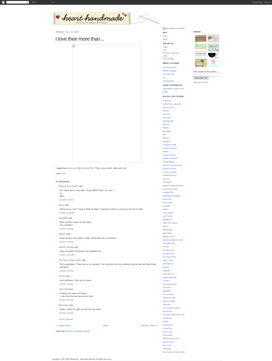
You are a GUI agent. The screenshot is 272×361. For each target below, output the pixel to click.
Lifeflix (165, 56)
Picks (64, 174)
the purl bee (167, 311)
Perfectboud (212, 63)
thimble (165, 321)
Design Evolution (169, 155)
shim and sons (168, 294)
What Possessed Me (171, 338)
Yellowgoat (167, 349)
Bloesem (166, 138)
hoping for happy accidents (173, 185)
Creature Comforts (170, 148)
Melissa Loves (168, 237)
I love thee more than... (79, 39)
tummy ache (167, 332)
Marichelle (63, 305)
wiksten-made (168, 342)
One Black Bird (168, 254)
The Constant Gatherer (172, 308)
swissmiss (167, 304)
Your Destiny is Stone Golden (174, 352)
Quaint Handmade (170, 277)
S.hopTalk (166, 287)
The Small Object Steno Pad (173, 315)
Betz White (167, 131)
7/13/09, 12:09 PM (66, 213)
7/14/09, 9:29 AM (66, 284)
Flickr (165, 50)
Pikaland (200, 63)
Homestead (167, 182)
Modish (199, 38)
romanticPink (88, 168)
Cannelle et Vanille (169, 145)
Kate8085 (63, 218)
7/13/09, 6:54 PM (66, 229)
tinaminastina (168, 325)
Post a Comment (66, 319)
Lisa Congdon (168, 213)
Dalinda (165, 151)
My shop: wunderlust (171, 53)
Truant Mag (167, 328)
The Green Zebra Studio (70, 260)
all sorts (166, 111)
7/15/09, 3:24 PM (66, 300)
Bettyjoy (166, 128)
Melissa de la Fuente (68, 186)
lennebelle (166, 206)
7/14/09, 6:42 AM (66, 271)
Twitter (165, 47)
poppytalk (166, 271)
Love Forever (168, 216)
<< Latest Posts (63, 325)
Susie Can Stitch (169, 301)
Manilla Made (168, 230)
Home (105, 325)
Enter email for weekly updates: (205, 71)
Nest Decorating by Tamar (173, 240)
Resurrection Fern (170, 284)
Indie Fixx (199, 46)
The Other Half (168, 74)
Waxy (61, 205)
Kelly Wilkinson (168, 89)
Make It (165, 226)
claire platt (63, 289)
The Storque (167, 318)
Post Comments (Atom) (79, 331)
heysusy (166, 179)
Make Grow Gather (170, 223)
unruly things (168, 335)
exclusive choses (169, 168)
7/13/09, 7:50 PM (66, 242)
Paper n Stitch (168, 260)
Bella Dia (166, 124)
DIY (164, 78)
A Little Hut (167, 101)
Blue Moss (167, 141)
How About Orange (170, 189)
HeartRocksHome (170, 175)
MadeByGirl (167, 220)
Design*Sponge (169, 162)
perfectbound (168, 264)
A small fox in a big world (172, 104)
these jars (72, 168)
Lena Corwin (167, 202)
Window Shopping (169, 71)
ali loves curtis (168, 107)
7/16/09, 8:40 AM (66, 313)
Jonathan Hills (168, 192)
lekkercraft (167, 199)
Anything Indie (168, 121)
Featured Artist (168, 81)
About (165, 39)
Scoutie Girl (199, 54)
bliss (164, 134)
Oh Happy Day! (169, 243)
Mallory (62, 234)
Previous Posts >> (149, 325)
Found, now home (169, 172)
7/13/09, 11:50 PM (66, 255)
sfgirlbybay (167, 291)
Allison (62, 276)
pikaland (166, 267)
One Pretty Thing (169, 257)
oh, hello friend (168, 250)
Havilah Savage (66, 247)
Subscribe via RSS (201, 82)
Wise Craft (167, 345)
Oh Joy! (166, 247)
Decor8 (212, 48)
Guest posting (168, 59)
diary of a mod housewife (172, 165)
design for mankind (170, 158)
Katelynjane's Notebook (172, 196)
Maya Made (167, 233)
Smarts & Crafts (169, 298)
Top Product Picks (170, 67)
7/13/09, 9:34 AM (66, 200)
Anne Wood (167, 118)
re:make (166, 281)
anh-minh (166, 114)
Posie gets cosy (169, 274)
